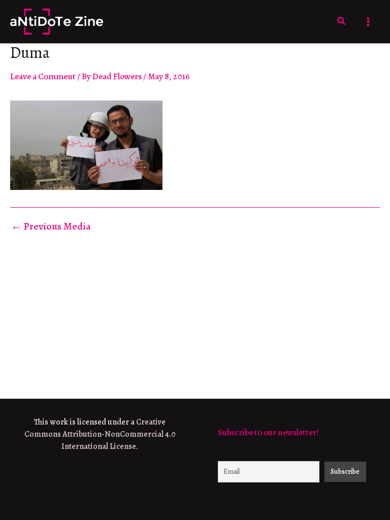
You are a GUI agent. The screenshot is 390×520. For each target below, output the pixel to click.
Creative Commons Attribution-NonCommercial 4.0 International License (100, 434)
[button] (341, 21)
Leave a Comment (43, 76)
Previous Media (51, 226)
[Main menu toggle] (368, 22)
